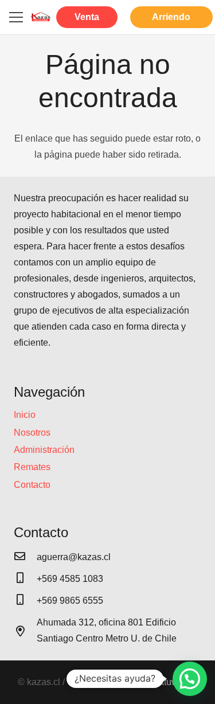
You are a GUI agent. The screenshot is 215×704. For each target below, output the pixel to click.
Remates (32, 467)
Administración (44, 450)
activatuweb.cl (169, 682)
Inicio (25, 415)
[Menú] (16, 17)
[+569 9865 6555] (25, 601)
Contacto (32, 485)
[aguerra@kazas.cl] (25, 557)
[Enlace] (40, 17)
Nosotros (32, 432)
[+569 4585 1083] (25, 579)
